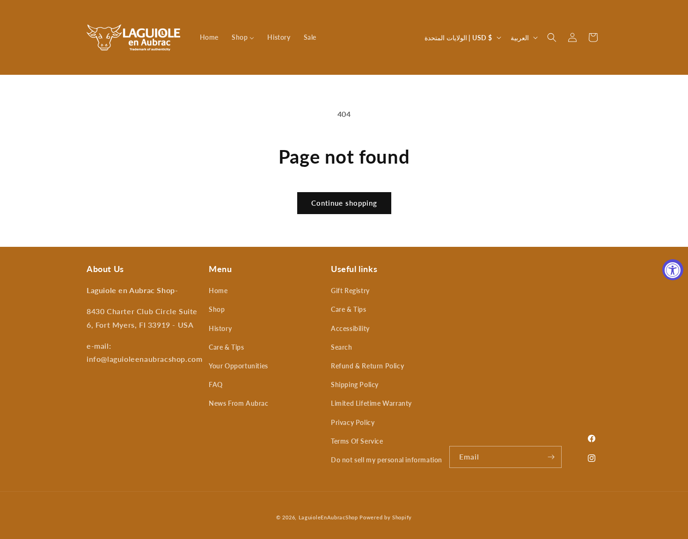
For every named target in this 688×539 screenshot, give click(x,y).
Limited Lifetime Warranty (371, 403)
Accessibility (350, 328)
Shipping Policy (355, 384)
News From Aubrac (239, 403)
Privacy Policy (352, 422)
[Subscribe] (551, 457)
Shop (217, 309)
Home (218, 291)
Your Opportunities (238, 366)
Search (341, 347)
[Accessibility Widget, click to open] (672, 269)
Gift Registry (350, 291)
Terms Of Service (357, 441)
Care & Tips (226, 347)
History (220, 328)
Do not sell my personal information (386, 460)
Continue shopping (344, 203)
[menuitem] (209, 37)
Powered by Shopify (385, 517)
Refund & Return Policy (367, 366)
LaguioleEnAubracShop (328, 517)
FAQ (216, 384)
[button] (552, 37)
